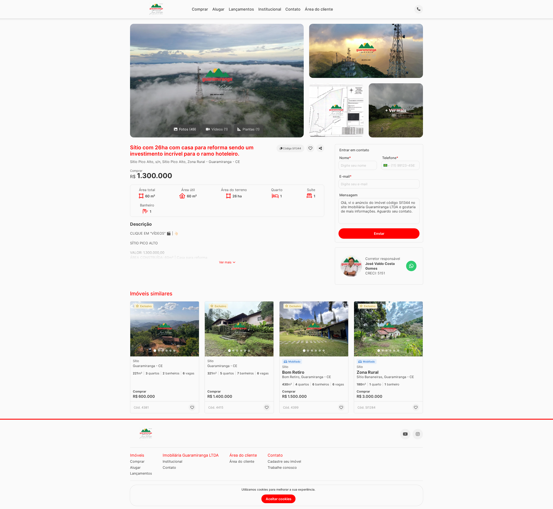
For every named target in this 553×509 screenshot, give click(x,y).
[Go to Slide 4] (166, 351)
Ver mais (225, 262)
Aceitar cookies (278, 499)
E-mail (345, 176)
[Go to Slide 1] (155, 350)
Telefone (390, 158)
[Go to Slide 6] (174, 351)
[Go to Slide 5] (170, 351)
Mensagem (348, 195)
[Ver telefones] (418, 9)
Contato (292, 9)
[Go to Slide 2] (159, 351)
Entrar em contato (354, 150)
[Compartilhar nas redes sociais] (320, 148)
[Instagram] (418, 434)
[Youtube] (405, 434)
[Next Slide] (194, 329)
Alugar (218, 9)
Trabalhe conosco (282, 467)
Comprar (200, 9)
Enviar (379, 233)
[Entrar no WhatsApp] (411, 266)
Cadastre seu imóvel (284, 461)
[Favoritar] (310, 148)
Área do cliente (319, 9)
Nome (345, 158)
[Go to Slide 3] (163, 351)
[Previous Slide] (134, 329)
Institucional (269, 9)
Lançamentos (241, 9)
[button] (164, 329)
